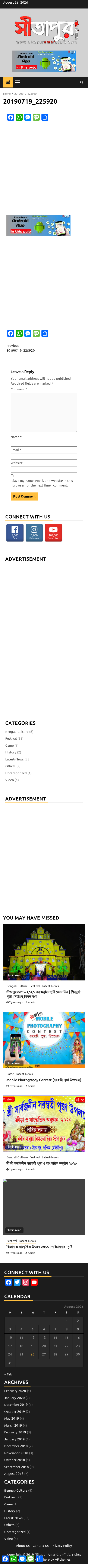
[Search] (81, 82)
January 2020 (14, 1398)
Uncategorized (16, 773)
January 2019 (14, 1439)
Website (17, 463)
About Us (23, 1546)
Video (9, 780)
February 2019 (15, 1432)
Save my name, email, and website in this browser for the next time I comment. (42, 483)
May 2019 (11, 1418)
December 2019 (16, 1405)
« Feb (8, 1374)
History (10, 752)
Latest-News (14, 759)
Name (16, 437)
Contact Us (41, 1546)
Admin (31, 1002)
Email (16, 450)
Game (9, 745)
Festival (11, 738)
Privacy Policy (62, 1546)
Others (10, 766)
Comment (19, 389)
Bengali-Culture (16, 732)
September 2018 (16, 1467)
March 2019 (13, 1425)
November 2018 (16, 1453)
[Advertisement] (44, 169)
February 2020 (15, 1391)
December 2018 (16, 1446)
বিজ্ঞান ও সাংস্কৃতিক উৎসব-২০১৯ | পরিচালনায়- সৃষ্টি (39, 1247)
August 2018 (13, 1474)
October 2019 (14, 1412)
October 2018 (14, 1460)
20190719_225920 (20, 348)
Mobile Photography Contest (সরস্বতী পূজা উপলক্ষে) (43, 1080)
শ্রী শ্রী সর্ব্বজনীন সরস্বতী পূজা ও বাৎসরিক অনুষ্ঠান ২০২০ (41, 1163)
